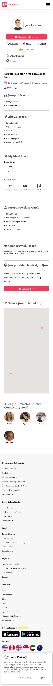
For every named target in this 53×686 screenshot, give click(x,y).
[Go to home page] (10, 4)
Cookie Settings (7, 551)
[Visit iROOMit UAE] (33, 650)
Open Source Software (11, 612)
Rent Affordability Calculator (13, 481)
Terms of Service (8, 534)
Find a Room (7, 473)
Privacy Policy (7, 538)
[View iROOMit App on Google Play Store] (31, 636)
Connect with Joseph (28, 37)
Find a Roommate (9, 469)
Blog (4, 599)
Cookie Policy (7, 547)
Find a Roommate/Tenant (12, 512)
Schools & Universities (11, 490)
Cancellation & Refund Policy (13, 542)
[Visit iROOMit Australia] (40, 650)
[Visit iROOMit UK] (19, 650)
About (4, 590)
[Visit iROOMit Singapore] (26, 650)
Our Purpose (7, 594)
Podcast (5, 607)
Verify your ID (7, 494)
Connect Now (28, 289)
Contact (5, 577)
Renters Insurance (9, 477)
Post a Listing (7, 508)
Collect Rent (7, 516)
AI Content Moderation (11, 616)
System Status (7, 572)
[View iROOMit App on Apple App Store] (11, 636)
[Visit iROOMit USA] (5, 650)
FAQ (3, 603)
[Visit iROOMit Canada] (12, 650)
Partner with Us (8, 620)
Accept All (41, 678)
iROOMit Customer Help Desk (14, 568)
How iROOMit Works (10, 564)
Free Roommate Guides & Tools (14, 486)
